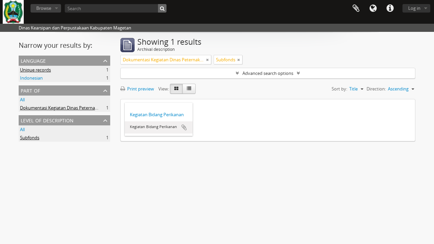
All (22, 100)
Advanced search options (267, 73)
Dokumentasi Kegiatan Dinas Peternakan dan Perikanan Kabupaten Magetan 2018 (102, 108)
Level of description (47, 119)
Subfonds (29, 138)
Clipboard (356, 8)
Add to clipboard (184, 127)
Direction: (376, 89)
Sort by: (339, 89)
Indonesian (31, 78)
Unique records (35, 70)
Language (372, 8)
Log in (414, 8)
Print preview (140, 89)
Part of (30, 90)
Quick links (389, 8)
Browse (43, 8)
